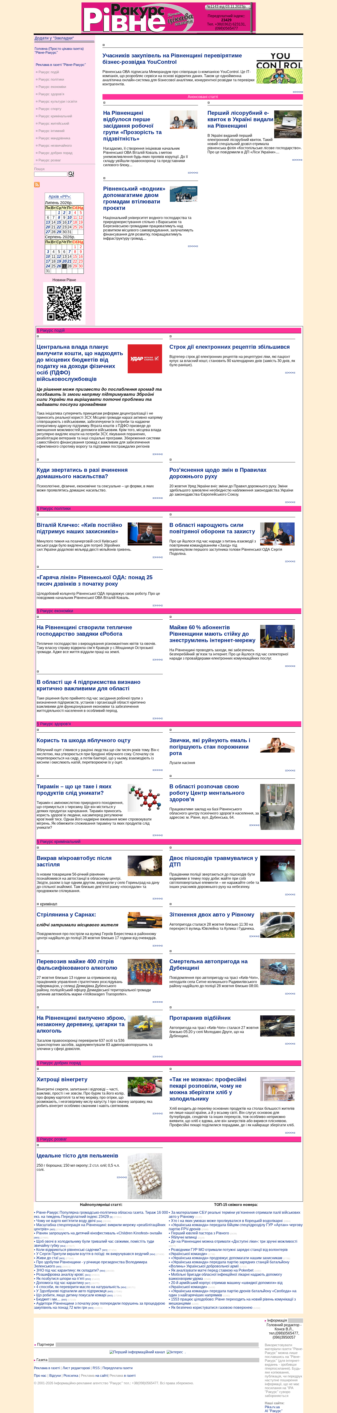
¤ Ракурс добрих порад (54, 153)
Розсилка (71, 1375)
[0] (111, 1217)
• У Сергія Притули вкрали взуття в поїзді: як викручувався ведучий (91, 1254)
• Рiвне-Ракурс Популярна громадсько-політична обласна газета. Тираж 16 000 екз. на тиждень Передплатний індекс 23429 (101, 1215)
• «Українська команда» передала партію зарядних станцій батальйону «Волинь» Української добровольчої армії (229, 1264)
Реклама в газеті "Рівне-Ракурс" (61, 65)
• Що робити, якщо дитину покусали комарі (70, 1295)
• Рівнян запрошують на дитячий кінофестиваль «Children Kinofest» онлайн (98, 1233)
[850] (88, 1279)
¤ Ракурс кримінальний (54, 116)
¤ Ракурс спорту (48, 109)
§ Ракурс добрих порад (59, 1063)
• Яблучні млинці (183, 1237)
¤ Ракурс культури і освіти (56, 101)
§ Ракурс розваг (52, 1139)
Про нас (40, 1375)
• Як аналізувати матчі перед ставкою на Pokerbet (211, 1270)
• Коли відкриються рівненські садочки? (67, 1250)
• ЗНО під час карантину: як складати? (66, 1270)
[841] (88, 1275)
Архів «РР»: (60, 196)
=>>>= (298, 92)
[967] (87, 1283)
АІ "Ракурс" (273, 1411)
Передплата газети (117, 1368)
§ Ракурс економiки (55, 611)
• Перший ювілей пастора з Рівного (199, 1233)
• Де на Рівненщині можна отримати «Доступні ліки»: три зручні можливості (233, 1241)
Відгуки (55, 1375)
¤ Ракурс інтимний (50, 131)
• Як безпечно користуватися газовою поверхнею (210, 1307)
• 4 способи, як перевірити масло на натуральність (77, 1287)
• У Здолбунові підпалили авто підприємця (70, 1291)
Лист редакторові (76, 1368)
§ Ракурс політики (54, 508)
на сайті (101, 1375)
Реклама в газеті (47, 1368)
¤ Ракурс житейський (52, 123)
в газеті (129, 1375)
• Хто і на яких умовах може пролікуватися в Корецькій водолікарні (226, 1221)
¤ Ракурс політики (50, 79)
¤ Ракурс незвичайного (54, 145)
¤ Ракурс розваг (48, 160)
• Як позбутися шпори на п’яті (59, 1279)
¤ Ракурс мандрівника (53, 138)
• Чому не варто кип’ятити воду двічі (65, 1221)
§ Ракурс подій (51, 330)
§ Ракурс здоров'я (54, 724)
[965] (52, 1229)
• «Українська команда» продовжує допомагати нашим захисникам (225, 1258)
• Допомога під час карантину (59, 1283)
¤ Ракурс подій (47, 72)
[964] (99, 1221)
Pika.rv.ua (272, 1407)
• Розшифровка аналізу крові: (59, 1274)
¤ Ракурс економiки (51, 87)
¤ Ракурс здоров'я (50, 94)
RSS (96, 1368)
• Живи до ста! (46, 1258)
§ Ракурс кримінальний (58, 841)
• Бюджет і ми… (47, 1299)
